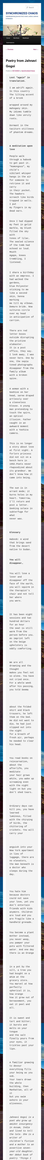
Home (8, 38)
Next (35, 49)
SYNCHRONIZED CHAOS (22, 13)
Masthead (26, 38)
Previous (9, 49)
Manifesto (16, 38)
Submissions (10, 42)
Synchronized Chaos (28, 71)
